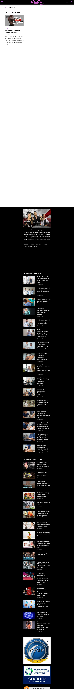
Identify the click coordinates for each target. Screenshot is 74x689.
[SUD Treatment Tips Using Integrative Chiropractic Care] (29, 302)
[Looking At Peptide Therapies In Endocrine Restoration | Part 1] (29, 604)
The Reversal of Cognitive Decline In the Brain (43, 614)
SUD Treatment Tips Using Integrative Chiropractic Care (43, 301)
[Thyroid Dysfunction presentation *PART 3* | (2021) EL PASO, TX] (29, 544)
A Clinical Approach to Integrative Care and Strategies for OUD (43, 290)
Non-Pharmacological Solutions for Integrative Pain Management (42, 333)
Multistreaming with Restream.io (44, 553)
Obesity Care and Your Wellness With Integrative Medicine (43, 380)
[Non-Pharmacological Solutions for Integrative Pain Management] (29, 332)
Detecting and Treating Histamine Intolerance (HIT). (43, 524)
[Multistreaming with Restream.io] (29, 556)
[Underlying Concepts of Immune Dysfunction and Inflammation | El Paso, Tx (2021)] (29, 576)
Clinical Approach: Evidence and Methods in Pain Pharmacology (43, 345)
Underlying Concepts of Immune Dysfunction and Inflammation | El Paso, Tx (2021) (42, 578)
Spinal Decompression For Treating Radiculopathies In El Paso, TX (43, 625)
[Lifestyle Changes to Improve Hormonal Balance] (29, 535)
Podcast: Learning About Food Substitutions (43, 494)
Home (6, 7)
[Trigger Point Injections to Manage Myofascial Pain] (29, 414)
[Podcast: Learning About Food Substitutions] (29, 495)
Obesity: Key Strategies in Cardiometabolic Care (42, 392)
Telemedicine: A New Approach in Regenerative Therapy (43, 403)
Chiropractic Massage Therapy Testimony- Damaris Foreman (43, 484)
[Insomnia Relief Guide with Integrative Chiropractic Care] (29, 357)
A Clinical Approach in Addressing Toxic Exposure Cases (43, 321)
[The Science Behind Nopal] (29, 505)
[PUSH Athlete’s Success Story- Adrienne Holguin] (29, 465)
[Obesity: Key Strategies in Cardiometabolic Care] (29, 392)
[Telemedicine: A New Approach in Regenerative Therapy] (29, 403)
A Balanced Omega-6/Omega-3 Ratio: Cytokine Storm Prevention (43, 514)
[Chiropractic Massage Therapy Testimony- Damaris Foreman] (29, 484)
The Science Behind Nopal (43, 503)
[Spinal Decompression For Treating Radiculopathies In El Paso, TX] (29, 625)
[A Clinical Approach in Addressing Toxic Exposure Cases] (29, 323)
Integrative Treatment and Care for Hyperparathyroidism (44, 368)
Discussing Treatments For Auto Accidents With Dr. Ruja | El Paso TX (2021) (42, 591)
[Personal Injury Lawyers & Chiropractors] (29, 475)
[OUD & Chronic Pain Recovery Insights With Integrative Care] (29, 280)
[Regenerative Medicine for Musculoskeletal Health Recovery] (29, 448)
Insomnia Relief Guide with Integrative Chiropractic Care (42, 356)
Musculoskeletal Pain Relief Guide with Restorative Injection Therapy (43, 425)
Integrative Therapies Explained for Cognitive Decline (43, 311)
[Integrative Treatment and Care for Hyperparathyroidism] (29, 368)
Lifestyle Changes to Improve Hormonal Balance (43, 534)
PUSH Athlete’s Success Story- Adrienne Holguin (43, 464)
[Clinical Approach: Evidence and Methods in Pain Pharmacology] (29, 345)
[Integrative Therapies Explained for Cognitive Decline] (29, 311)
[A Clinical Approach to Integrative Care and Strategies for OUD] (29, 291)
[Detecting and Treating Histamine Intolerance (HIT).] (29, 525)
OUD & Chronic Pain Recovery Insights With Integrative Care (43, 279)
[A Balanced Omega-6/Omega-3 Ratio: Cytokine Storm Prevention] (29, 514)
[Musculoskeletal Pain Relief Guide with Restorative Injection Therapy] (29, 426)
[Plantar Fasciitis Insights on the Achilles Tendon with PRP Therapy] (29, 437)
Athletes (7, 28)
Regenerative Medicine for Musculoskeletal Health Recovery (42, 448)
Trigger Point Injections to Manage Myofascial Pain (43, 414)
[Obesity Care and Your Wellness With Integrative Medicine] (29, 381)
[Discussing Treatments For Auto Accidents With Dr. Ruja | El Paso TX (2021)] (29, 591)
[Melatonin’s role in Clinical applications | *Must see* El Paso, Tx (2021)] (29, 565)
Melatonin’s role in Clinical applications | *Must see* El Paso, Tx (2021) (43, 564)
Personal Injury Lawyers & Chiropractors (42, 474)
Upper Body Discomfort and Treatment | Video (14, 31)
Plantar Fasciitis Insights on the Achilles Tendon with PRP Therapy (43, 436)
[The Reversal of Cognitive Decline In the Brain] (29, 615)
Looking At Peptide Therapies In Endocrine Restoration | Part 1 (43, 603)
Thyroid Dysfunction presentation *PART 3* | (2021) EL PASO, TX (43, 544)
